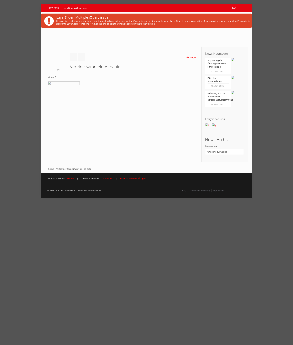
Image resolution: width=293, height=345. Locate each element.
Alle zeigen (191, 57)
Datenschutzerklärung (199, 190)
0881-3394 (53, 8)
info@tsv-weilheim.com (75, 8)
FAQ (234, 8)
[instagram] (234, 190)
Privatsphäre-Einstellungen (133, 178)
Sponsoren (107, 178)
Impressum (218, 190)
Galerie (70, 178)
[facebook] (240, 8)
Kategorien (211, 146)
